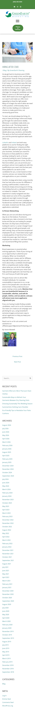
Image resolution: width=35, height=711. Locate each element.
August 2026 (6, 425)
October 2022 (7, 527)
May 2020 (5, 614)
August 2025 (6, 452)
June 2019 (5, 648)
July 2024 (5, 479)
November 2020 (8, 594)
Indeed (14, 142)
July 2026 (5, 429)
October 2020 (7, 598)
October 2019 (7, 635)
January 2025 (6, 462)
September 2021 (8, 560)
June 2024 (5, 483)
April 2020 (5, 618)
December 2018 (7, 665)
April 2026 (5, 439)
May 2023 (5, 506)
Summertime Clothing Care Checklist (15, 407)
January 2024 (6, 496)
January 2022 (6, 547)
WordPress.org (7, 706)
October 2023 (7, 503)
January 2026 (6, 449)
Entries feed (6, 699)
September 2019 (8, 638)
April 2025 (5, 456)
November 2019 (8, 631)
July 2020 (5, 608)
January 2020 (6, 628)
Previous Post (17, 356)
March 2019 (6, 658)
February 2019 (7, 662)
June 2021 (5, 571)
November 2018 (8, 669)
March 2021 (6, 581)
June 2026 (5, 432)
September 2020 (8, 601)
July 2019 (5, 645)
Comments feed (8, 702)
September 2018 (8, 672)
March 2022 (6, 540)
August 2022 (6, 530)
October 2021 (7, 557)
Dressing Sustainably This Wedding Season (17, 404)
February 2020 (7, 625)
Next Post (17, 362)
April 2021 (5, 577)
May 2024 (5, 486)
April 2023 (5, 510)
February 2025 (7, 459)
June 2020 (5, 611)
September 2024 (8, 476)
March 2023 (6, 513)
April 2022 (5, 537)
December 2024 (7, 466)
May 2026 (5, 435)
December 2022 (7, 520)
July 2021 (5, 567)
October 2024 (7, 472)
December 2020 (7, 591)
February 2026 (7, 445)
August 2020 (6, 604)
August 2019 (6, 642)
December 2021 (7, 550)
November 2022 (8, 523)
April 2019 (5, 655)
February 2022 (7, 543)
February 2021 (7, 584)
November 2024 (8, 469)
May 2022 (5, 533)
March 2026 (6, 442)
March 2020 (6, 621)
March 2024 (6, 489)
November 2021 (8, 554)
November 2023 (8, 500)
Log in (4, 696)
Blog (4, 70)
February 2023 (7, 516)
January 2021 (6, 587)
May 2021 (5, 574)
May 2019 (5, 652)
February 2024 (7, 493)
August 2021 (6, 564)
